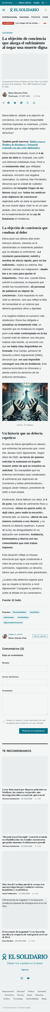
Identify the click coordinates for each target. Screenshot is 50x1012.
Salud (29, 995)
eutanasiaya (9, 617)
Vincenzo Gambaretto (10, 799)
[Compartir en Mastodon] (21, 102)
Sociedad (42, 991)
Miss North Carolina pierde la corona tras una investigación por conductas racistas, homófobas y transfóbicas (23, 887)
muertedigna (23, 617)
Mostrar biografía (40, 636)
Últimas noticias (24, 3)
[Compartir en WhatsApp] (34, 102)
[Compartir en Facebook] (8, 102)
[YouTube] (28, 978)
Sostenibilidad (32, 999)
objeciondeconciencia (13, 623)
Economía (9, 995)
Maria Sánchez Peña (18, 93)
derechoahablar (19, 612)
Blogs (44, 999)
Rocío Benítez (7, 941)
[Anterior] (16, 2)
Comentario (7, 691)
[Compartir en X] (27, 102)
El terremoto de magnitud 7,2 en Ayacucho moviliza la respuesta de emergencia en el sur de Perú (25, 934)
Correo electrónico (10, 677)
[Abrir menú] (3, 10)
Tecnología (18, 999)
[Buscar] (46, 10)
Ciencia (20, 995)
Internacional (8, 991)
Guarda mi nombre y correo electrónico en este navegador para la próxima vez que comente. (26, 721)
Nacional (21, 991)
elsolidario (34, 612)
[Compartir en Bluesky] (14, 102)
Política (31, 991)
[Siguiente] (46, 2)
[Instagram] (21, 978)
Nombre (5, 663)
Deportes (39, 995)
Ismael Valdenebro (9, 893)
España (36, 3)
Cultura (6, 999)
